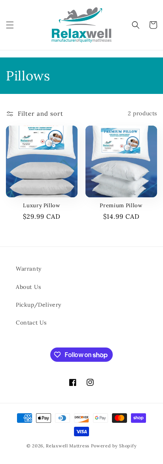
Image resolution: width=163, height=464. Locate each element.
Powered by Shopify (114, 446)
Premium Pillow (121, 205)
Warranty (29, 268)
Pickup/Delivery (38, 304)
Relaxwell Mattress (67, 446)
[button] (10, 25)
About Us (28, 286)
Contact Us (31, 322)
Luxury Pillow (42, 205)
